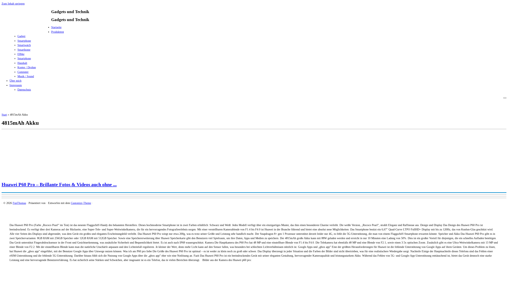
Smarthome (23, 49)
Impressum (16, 85)
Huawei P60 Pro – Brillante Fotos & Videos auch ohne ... (59, 184)
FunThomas (19, 203)
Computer (23, 72)
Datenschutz (24, 89)
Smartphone (24, 40)
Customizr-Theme (81, 203)
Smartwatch (24, 45)
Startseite (56, 27)
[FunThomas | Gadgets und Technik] (26, 28)
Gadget (21, 36)
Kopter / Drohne (26, 67)
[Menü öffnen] (504, 98)
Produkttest (57, 31)
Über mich (15, 80)
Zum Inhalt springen (13, 3)
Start (4, 114)
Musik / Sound (25, 76)
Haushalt (22, 63)
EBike (20, 54)
